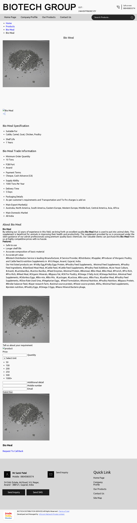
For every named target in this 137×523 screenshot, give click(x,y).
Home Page (10, 17)
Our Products (49, 17)
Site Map (97, 498)
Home (9, 23)
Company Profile (29, 17)
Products (10, 26)
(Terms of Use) (63, 511)
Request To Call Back (13, 451)
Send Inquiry (62, 472)
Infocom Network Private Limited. (52, 514)
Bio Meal (10, 29)
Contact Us (65, 17)
